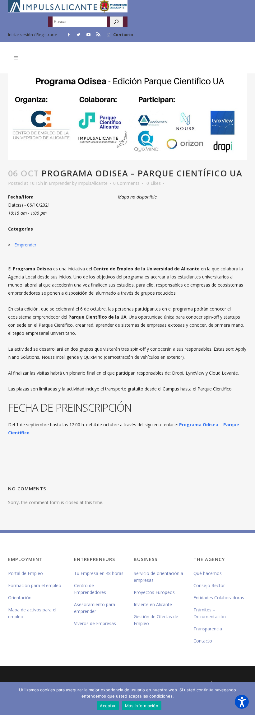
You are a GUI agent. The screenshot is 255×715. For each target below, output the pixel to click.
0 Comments (126, 183)
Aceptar (108, 705)
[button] (242, 702)
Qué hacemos (207, 573)
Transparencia (207, 629)
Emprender (60, 183)
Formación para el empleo (34, 585)
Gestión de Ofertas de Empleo (156, 620)
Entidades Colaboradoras (218, 598)
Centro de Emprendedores (90, 588)
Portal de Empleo (25, 573)
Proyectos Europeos (154, 592)
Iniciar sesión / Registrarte (32, 34)
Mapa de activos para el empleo (32, 613)
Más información (141, 705)
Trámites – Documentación (209, 613)
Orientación (19, 598)
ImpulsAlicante (93, 183)
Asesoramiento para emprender (94, 607)
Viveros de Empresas (95, 623)
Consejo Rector (209, 585)
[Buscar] (116, 21)
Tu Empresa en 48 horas (98, 573)
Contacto (123, 34)
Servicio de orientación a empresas (158, 576)
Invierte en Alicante (153, 604)
